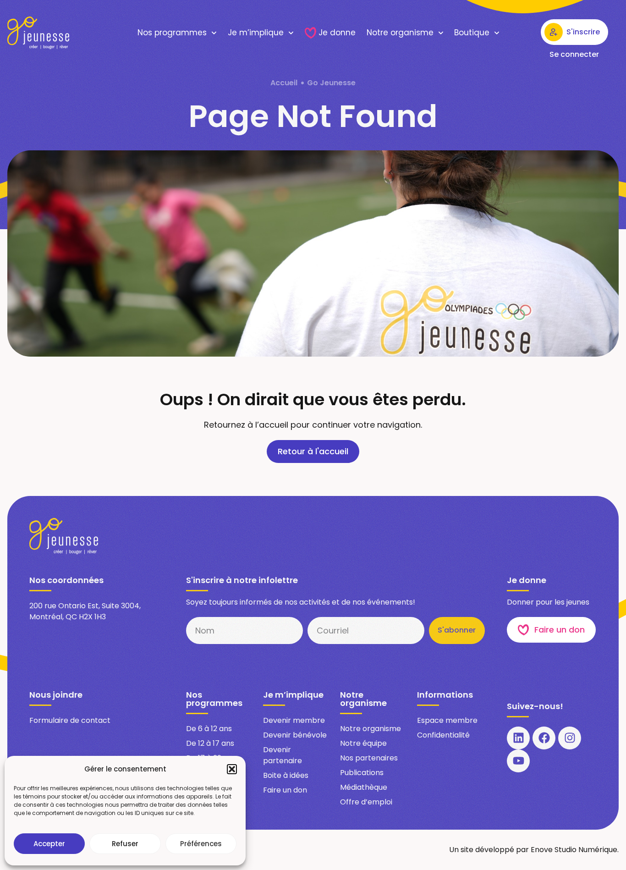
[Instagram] (569, 738)
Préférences (201, 843)
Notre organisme (400, 32)
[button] (231, 769)
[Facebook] (544, 738)
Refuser (125, 843)
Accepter (49, 843)
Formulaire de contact (69, 720)
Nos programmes (172, 32)
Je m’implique (256, 32)
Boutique (471, 32)
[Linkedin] (518, 738)
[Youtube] (518, 760)
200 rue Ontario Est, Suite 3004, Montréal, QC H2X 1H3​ (85, 611)
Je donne (337, 32)
